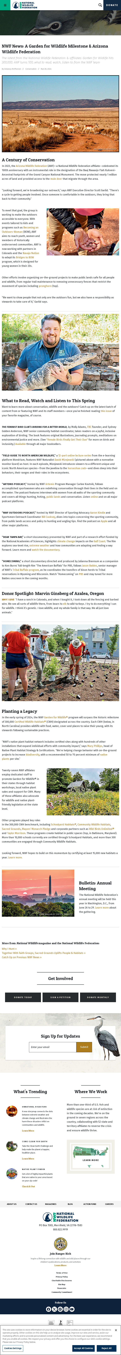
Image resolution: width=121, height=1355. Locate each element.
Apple (104, 521)
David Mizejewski (64, 459)
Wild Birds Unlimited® (101, 828)
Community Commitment (62, 1292)
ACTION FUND (90, 1204)
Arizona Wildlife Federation (31, 165)
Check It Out (28, 1186)
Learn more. (15, 857)
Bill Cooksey (48, 516)
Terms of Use (61, 1273)
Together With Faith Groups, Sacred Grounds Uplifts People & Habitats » (43, 953)
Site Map (61, 1285)
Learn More (28, 1130)
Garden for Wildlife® (56, 717)
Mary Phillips (94, 746)
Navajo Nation (31, 253)
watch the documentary (45, 549)
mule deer (56, 178)
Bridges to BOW (25, 257)
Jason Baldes (89, 565)
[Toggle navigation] (5, 5)
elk (64, 603)
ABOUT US (12, 1204)
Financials (61, 1288)
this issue (106, 411)
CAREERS (109, 1204)
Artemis (49, 484)
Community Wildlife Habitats (94, 824)
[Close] (115, 1330)
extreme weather (39, 545)
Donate (112, 5)
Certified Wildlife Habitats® (30, 721)
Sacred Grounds (11, 828)
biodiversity (32, 754)
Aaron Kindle (97, 512)
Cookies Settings (12, 1348)
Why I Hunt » (9, 948)
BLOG (70, 1204)
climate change (66, 541)
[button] (84, 1047)
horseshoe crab (77, 468)
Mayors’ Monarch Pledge (36, 828)
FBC (89, 426)
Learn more (102, 907)
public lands (53, 496)
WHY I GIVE (8, 599)
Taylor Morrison (16, 833)
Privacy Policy (62, 1277)
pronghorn (45, 286)
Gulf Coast (99, 541)
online (94, 496)
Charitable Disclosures (62, 1281)
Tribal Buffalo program (25, 569)
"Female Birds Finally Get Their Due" (67, 439)
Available (20, 444)
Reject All (107, 1348)
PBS (81, 574)
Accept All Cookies (83, 1348)
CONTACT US (31, 1204)
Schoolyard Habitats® (63, 824)
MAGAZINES (50, 1204)
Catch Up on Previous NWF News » (21, 957)
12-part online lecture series (74, 455)
